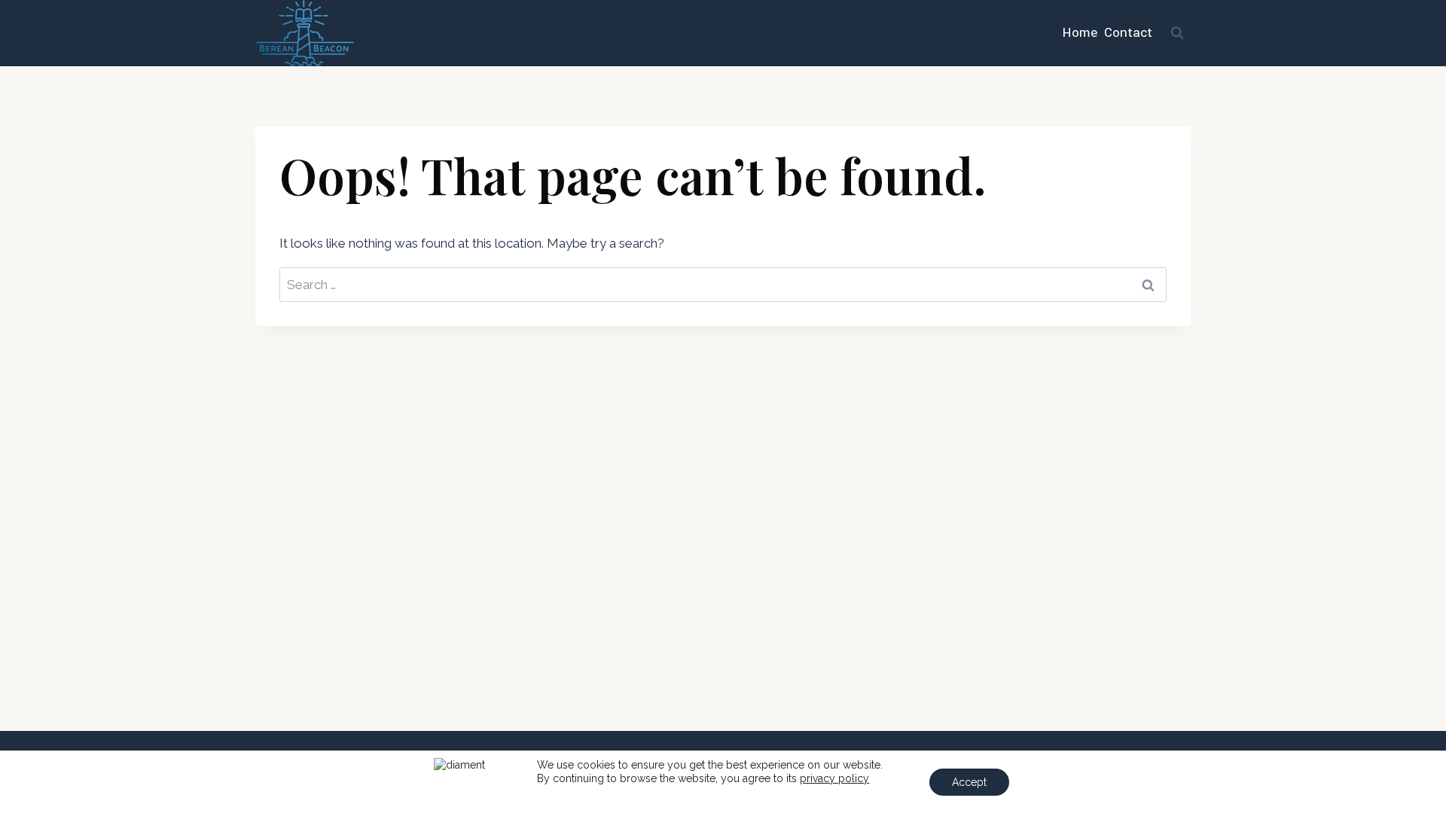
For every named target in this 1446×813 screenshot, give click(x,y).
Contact (1128, 32)
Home (1080, 32)
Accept (969, 782)
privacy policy (834, 778)
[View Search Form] (1177, 33)
